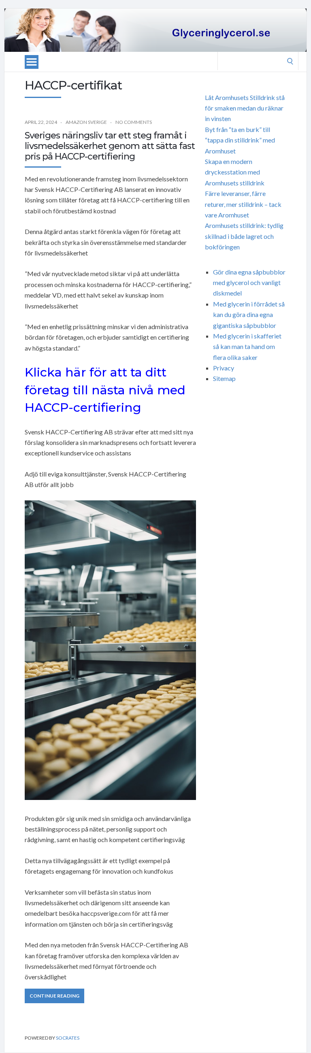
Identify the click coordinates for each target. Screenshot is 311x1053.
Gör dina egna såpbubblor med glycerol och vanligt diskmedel (249, 282)
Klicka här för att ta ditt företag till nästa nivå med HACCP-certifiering (105, 390)
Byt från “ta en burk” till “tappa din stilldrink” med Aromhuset (240, 140)
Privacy (223, 368)
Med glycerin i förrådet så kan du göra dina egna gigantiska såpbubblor (249, 314)
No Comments (133, 122)
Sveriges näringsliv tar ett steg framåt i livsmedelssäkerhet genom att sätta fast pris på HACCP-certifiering (110, 146)
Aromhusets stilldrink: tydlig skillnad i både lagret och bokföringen (244, 236)
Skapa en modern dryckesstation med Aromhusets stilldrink (234, 172)
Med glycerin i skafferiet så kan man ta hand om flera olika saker (247, 346)
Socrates (67, 1038)
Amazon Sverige (86, 122)
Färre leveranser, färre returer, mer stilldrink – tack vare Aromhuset (243, 204)
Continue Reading (54, 996)
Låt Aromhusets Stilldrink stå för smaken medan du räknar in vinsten (245, 108)
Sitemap (224, 378)
